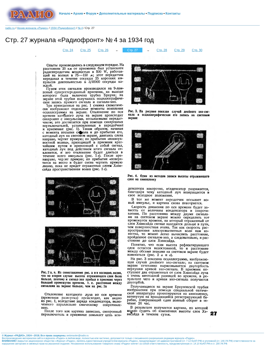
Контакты (172, 13)
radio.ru (10, 28)
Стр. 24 (68, 50)
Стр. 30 (197, 50)
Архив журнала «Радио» (32, 28)
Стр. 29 (179, 50)
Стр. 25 (85, 50)
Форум (91, 13)
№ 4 (80, 28)
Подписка (155, 13)
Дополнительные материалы (122, 13)
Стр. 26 (103, 50)
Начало (64, 13)
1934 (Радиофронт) (62, 28)
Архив (78, 13)
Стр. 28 (162, 50)
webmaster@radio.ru (78, 335)
